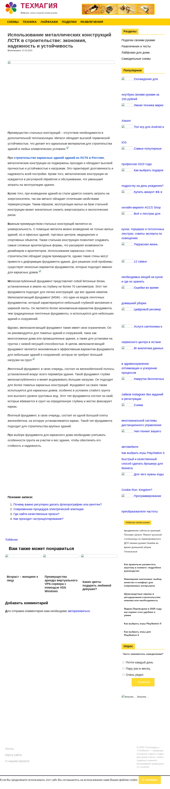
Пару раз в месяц (138, 668)
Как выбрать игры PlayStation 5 (142, 623)
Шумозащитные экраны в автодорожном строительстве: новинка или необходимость (142, 597)
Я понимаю (150, 779)
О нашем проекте (17, 761)
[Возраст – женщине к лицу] (23, 556)
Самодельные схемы (136, 58)
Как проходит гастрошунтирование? (38, 518)
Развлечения (92, 22)
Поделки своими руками (138, 40)
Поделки (69, 22)
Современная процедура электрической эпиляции (48, 509)
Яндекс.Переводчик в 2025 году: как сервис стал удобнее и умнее (143, 612)
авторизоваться (79, 611)
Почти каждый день (139, 662)
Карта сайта (13, 755)
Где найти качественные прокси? (36, 514)
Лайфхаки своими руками (138, 522)
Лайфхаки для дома (136, 52)
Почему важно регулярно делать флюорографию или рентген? (57, 504)
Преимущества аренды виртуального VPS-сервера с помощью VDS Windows (61, 584)
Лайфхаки (49, 22)
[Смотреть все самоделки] (118, 5)
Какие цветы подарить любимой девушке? (97, 585)
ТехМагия (39, 6)
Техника (30, 22)
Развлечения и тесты (136, 46)
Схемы (13, 22)
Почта (9, 748)
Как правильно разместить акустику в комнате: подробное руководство (142, 567)
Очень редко (134, 674)
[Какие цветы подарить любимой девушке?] (99, 556)
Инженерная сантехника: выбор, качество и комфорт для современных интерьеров (143, 582)
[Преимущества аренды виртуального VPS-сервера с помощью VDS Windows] (61, 556)
